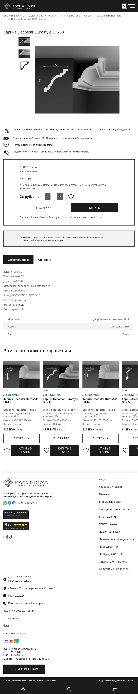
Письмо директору (24, 669)
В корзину (21, 438)
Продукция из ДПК (110, 554)
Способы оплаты (14, 633)
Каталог (20, 16)
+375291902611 (27, 502)
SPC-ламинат (107, 516)
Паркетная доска (109, 531)
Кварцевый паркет (110, 486)
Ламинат (104, 494)
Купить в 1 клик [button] (25, 450)
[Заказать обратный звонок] (124, 6)
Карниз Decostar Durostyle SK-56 (60, 401)
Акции (103, 479)
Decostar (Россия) (82, 16)
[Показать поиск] (69, 689)
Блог (6, 625)
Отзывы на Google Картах (13, 515)
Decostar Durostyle (109, 16)
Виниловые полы (110, 501)
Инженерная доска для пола (117, 539)
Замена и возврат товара (19, 610)
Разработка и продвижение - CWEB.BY (117, 680)
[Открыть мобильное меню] (131, 6)
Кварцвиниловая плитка (114, 509)
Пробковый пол (108, 546)
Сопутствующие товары (114, 569)
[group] (77, 79)
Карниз (64, 16)
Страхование (11, 618)
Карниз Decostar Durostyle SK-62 (99, 401)
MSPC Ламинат (108, 524)
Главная (8, 16)
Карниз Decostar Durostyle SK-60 (20, 401)
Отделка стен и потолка (42, 16)
